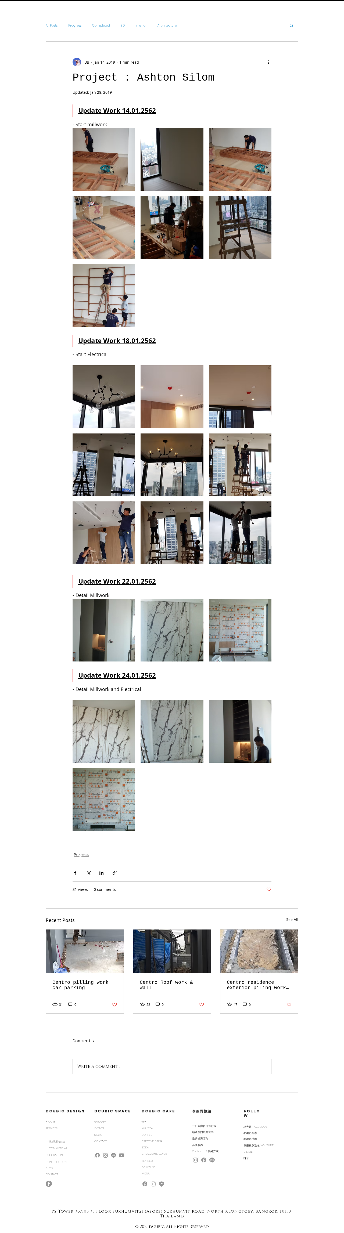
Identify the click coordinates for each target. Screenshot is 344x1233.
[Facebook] (97, 1155)
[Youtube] (122, 1155)
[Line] (113, 1155)
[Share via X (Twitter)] (88, 872)
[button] (291, 25)
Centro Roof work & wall (166, 985)
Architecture (167, 25)
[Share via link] (114, 872)
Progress (74, 25)
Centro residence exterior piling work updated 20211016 (256, 985)
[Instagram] (105, 1155)
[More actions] (268, 62)
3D (123, 25)
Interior (141, 25)
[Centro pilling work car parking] (85, 951)
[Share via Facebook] (75, 872)
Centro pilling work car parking (80, 985)
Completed (101, 25)
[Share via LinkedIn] (101, 872)
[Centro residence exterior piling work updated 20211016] (259, 951)
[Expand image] (104, 159)
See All (292, 919)
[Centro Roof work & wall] (172, 951)
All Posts (52, 25)
